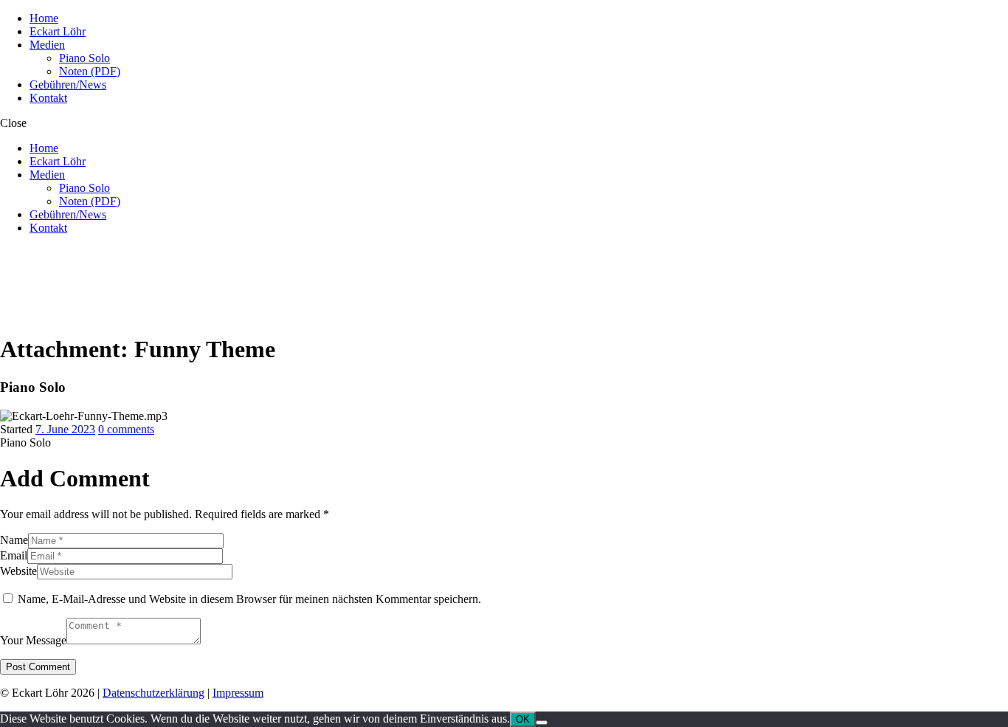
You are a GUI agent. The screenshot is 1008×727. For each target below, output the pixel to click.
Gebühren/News (68, 84)
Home (44, 18)
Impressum (238, 692)
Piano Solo (84, 58)
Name (14, 540)
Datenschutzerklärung (153, 692)
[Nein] (542, 722)
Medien (47, 44)
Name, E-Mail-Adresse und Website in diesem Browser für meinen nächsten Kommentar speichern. (249, 599)
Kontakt (48, 98)
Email (13, 555)
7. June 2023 (65, 429)
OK (523, 719)
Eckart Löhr (58, 31)
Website (18, 571)
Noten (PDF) (89, 71)
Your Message (33, 640)
